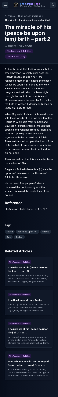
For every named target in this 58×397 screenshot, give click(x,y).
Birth (9, 237)
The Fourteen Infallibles (29, 16)
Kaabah (19, 237)
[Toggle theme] (53, 5)
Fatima (10, 231)
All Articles (10, 16)
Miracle (45, 231)
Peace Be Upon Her (27, 231)
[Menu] (5, 5)
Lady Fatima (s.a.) (16, 56)
